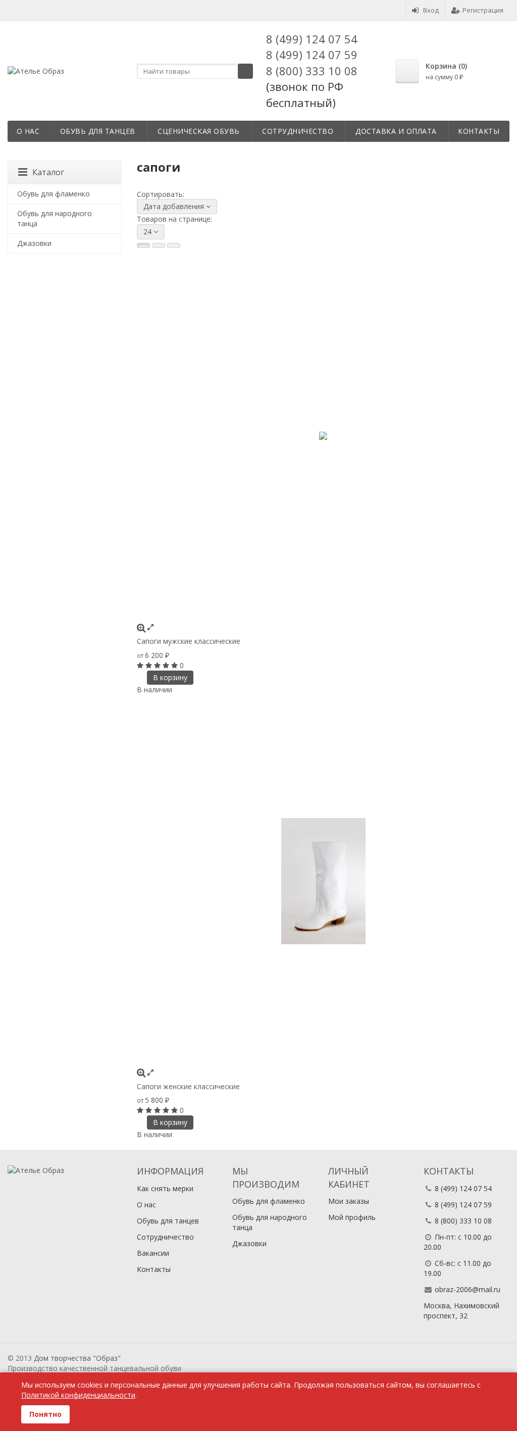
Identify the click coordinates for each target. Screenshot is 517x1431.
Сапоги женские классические (188, 1086)
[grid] (143, 245)
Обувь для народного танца (54, 218)
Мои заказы (348, 1201)
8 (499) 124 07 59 (311, 54)
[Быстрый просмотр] (150, 627)
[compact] (173, 245)
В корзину (170, 677)
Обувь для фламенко (53, 193)
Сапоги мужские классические (188, 641)
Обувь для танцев (97, 131)
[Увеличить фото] (141, 627)
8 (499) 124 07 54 (311, 38)
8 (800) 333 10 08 (311, 70)
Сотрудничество (297, 131)
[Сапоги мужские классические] (323, 435)
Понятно (45, 1414)
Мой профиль (352, 1217)
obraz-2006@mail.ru (467, 1289)
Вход (431, 10)
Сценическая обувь (199, 131)
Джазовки (34, 243)
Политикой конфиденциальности (78, 1395)
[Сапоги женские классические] (323, 881)
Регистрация (482, 10)
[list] (158, 245)
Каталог (48, 172)
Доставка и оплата (396, 131)
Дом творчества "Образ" (77, 1358)
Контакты (478, 131)
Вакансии (153, 1253)
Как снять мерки (165, 1188)
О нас (28, 131)
